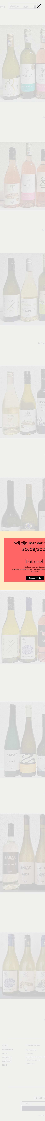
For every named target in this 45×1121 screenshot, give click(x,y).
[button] (39, 6)
